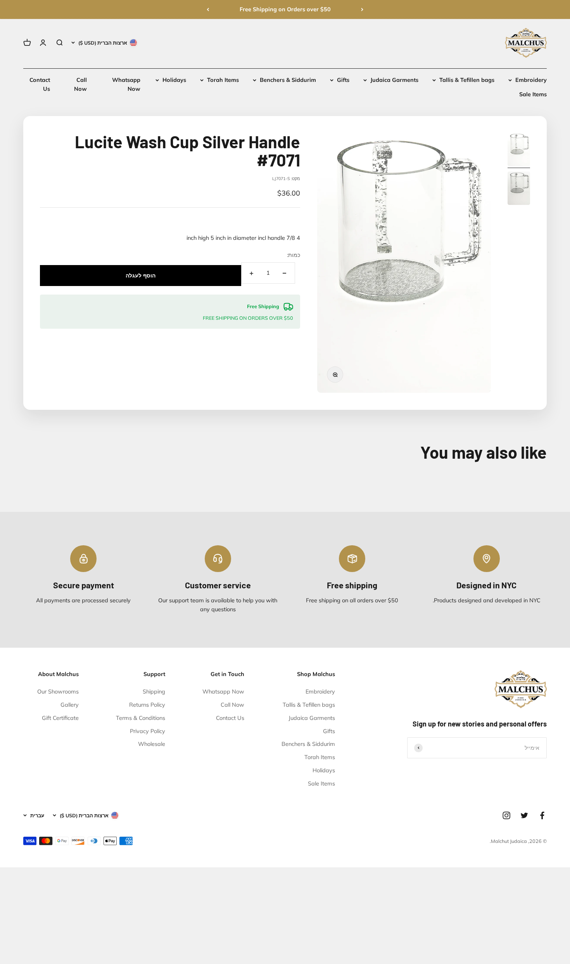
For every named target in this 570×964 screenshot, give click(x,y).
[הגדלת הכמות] (252, 273)
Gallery (69, 704)
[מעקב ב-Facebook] (542, 815)
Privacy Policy (147, 731)
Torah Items (223, 79)
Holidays (174, 79)
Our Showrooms (58, 691)
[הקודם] (362, 9)
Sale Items (533, 94)
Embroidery (531, 79)
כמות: (293, 254)
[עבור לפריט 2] (519, 189)
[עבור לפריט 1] (519, 150)
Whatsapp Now (223, 691)
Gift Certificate (60, 717)
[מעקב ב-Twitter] (524, 815)
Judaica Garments (394, 79)
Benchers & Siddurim (288, 79)
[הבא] (208, 9)
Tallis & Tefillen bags (466, 79)
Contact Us (230, 717)
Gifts (343, 79)
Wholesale (151, 743)
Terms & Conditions (140, 717)
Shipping (154, 691)
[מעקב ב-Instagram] (506, 815)
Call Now (232, 704)
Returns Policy (147, 704)
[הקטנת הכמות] (285, 273)
